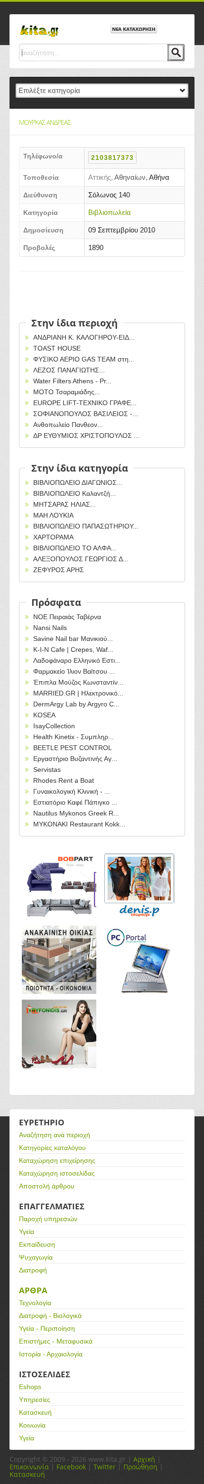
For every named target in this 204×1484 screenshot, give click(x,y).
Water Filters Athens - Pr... (72, 381)
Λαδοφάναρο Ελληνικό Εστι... (77, 660)
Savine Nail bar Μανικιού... (73, 638)
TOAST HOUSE (57, 348)
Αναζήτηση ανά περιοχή (54, 1135)
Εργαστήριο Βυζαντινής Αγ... (75, 758)
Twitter (104, 1466)
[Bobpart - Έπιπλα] (59, 885)
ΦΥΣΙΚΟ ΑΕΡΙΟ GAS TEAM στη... (83, 359)
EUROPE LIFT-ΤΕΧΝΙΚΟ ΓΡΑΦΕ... (85, 403)
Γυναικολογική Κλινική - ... (71, 791)
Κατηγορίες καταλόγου (52, 1147)
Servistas (47, 769)
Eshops (30, 1387)
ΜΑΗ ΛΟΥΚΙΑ (53, 515)
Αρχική (144, 1459)
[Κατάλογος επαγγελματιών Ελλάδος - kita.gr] (39, 28)
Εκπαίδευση (37, 1244)
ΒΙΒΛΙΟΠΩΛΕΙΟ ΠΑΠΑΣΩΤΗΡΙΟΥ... (86, 526)
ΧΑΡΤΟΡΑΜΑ (53, 537)
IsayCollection (54, 726)
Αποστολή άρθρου (46, 1186)
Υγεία (26, 1231)
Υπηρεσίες (34, 1399)
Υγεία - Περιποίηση (47, 1328)
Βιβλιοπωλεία (109, 212)
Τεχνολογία (35, 1303)
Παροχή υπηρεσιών (48, 1219)
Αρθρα (33, 1290)
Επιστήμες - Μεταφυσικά (56, 1341)
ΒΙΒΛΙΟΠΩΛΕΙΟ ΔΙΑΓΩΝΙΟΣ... (77, 482)
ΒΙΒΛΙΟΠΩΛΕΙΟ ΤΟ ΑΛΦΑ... (75, 548)
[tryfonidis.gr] (59, 1034)
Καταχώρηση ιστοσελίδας (57, 1173)
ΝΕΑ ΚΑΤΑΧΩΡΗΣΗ (134, 29)
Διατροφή (33, 1270)
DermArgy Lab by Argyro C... (76, 704)
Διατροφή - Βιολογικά (50, 1315)
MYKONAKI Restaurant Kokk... (79, 824)
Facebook (71, 1466)
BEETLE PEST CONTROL (72, 747)
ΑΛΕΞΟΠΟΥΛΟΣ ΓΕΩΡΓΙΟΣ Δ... (81, 559)
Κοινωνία (32, 1425)
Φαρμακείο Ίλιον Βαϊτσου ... (74, 671)
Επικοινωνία (29, 1466)
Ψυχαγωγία (36, 1257)
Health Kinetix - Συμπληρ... (73, 737)
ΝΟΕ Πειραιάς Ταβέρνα (67, 617)
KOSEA (44, 715)
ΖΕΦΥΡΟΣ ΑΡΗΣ (58, 570)
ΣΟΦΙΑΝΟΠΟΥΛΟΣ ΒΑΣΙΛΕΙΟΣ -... (85, 413)
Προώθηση (140, 1466)
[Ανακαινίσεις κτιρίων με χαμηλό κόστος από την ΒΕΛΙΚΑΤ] (59, 960)
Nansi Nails (50, 627)
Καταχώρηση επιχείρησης (57, 1160)
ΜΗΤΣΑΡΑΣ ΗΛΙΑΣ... (64, 504)
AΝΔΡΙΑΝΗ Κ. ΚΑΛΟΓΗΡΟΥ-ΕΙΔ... (84, 337)
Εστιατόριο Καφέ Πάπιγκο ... (75, 802)
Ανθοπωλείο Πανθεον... (68, 424)
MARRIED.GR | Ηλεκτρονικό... (78, 693)
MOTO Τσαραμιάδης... (66, 392)
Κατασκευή (35, 1412)
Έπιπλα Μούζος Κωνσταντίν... (78, 682)
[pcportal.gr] (140, 960)
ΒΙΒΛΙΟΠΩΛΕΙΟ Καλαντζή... (74, 493)
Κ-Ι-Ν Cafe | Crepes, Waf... (73, 649)
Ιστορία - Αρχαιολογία (51, 1354)
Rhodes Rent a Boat (63, 780)
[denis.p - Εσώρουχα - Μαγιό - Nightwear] (140, 885)
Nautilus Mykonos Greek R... (76, 813)
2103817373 (112, 157)
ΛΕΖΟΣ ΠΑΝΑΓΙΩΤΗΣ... (69, 370)
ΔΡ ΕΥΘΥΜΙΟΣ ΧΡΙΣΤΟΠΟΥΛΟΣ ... (86, 435)
